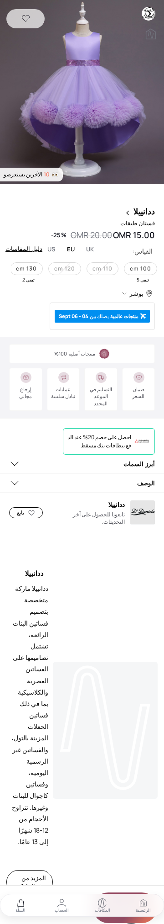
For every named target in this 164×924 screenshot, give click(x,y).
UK (90, 249)
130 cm (26, 268)
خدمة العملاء (149, 11)
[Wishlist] (26, 19)
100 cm (140, 268)
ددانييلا (144, 211)
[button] (82, 93)
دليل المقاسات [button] (23, 248)
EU (71, 249)
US (51, 249)
